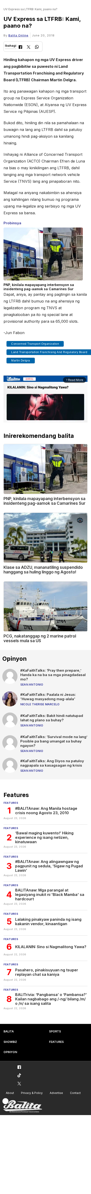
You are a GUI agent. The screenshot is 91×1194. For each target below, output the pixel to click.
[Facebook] (20, 47)
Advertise (56, 1093)
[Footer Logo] (22, 1105)
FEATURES (56, 1042)
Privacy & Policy (32, 1093)
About (10, 1093)
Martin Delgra (20, 360)
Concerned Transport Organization (35, 343)
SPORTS (55, 1031)
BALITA (9, 1031)
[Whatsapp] (37, 47)
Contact (75, 1093)
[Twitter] (28, 47)
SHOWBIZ (10, 1042)
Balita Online (18, 35)
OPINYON (10, 1052)
